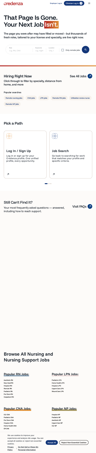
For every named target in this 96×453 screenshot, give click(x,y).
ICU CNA (7, 414)
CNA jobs (31, 98)
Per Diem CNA (9, 420)
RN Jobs (22, 374)
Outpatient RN (9, 397)
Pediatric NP (56, 417)
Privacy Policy (10, 448)
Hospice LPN (56, 386)
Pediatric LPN (56, 380)
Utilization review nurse (80, 98)
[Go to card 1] (46, 183)
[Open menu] (89, 3)
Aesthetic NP (56, 420)
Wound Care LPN (58, 391)
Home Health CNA (10, 426)
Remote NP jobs (12, 104)
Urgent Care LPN (58, 388)
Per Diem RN (8, 394)
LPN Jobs (71, 374)
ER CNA (6, 428)
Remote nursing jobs (14, 98)
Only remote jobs (73, 50)
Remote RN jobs (59, 98)
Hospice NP (56, 414)
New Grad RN (8, 383)
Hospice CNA (8, 423)
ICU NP (54, 426)
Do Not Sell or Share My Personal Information (28, 448)
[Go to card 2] (48, 183)
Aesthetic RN (8, 380)
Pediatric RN (8, 391)
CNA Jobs (23, 408)
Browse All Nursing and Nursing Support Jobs (28, 357)
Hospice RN (8, 386)
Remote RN (8, 388)
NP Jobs (70, 408)
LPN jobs (43, 98)
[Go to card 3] (50, 183)
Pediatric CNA (8, 417)
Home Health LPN (58, 383)
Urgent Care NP (57, 423)
